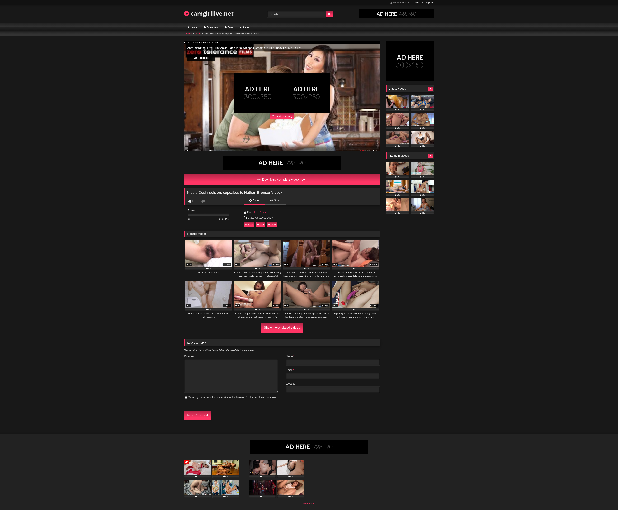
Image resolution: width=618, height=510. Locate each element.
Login (416, 2)
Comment (189, 356)
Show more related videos (282, 327)
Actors (246, 27)
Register (429, 2)
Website (290, 383)
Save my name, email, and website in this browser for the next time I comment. (232, 397)
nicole (273, 224)
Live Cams (260, 212)
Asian (198, 33)
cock (262, 224)
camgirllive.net (211, 13)
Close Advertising (282, 116)
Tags (230, 27)
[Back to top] (608, 500)
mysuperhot (309, 503)
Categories (212, 27)
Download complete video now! (283, 179)
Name (290, 356)
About (255, 200)
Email (290, 370)
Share (277, 200)
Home (194, 27)
